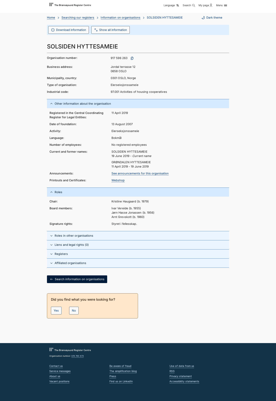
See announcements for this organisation (140, 173)
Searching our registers (77, 17)
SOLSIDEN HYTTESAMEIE (165, 17)
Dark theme (214, 17)
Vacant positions (59, 381)
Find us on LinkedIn (121, 381)
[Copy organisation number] (132, 58)
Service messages (60, 371)
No (74, 310)
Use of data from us (181, 366)
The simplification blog (123, 371)
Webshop (118, 180)
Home (51, 17)
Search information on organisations (79, 279)
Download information (71, 30)
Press (112, 376)
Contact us (56, 366)
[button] (171, 5)
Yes (56, 310)
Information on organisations (120, 17)
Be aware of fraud (120, 366)
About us (54, 376)
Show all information (113, 30)
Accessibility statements (184, 381)
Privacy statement (180, 376)
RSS (171, 371)
